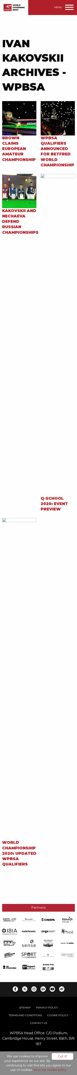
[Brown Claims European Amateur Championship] (19, 118)
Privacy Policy (47, 1007)
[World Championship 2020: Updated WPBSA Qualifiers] (19, 679)
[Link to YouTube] (52, 989)
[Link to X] (24, 989)
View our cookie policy (50, 1070)
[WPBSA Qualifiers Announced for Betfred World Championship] (58, 118)
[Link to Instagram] (34, 989)
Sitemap (25, 1007)
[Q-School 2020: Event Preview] (58, 335)
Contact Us (38, 1023)
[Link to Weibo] (61, 989)
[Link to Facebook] (15, 989)
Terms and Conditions (25, 1015)
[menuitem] (25, 1007)
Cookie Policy (57, 1015)
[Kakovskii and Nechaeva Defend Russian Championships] (19, 191)
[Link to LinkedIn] (43, 989)
